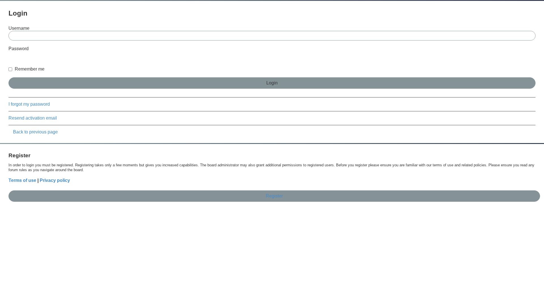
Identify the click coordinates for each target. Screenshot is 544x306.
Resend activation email (32, 118)
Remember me (29, 69)
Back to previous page (35, 131)
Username (18, 28)
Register (274, 196)
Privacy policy (55, 180)
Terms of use (22, 180)
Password (18, 48)
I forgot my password (29, 104)
